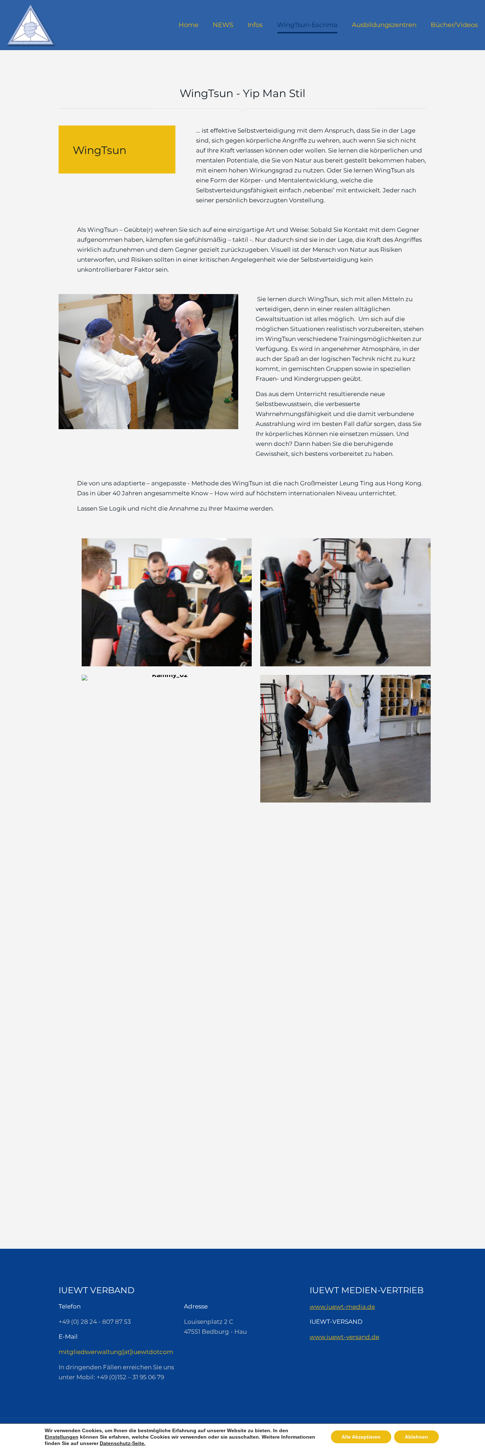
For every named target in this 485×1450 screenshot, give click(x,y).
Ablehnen (416, 1437)
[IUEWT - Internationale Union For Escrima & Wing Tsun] (31, 25)
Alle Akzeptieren (361, 1437)
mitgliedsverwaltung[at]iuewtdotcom (116, 1351)
